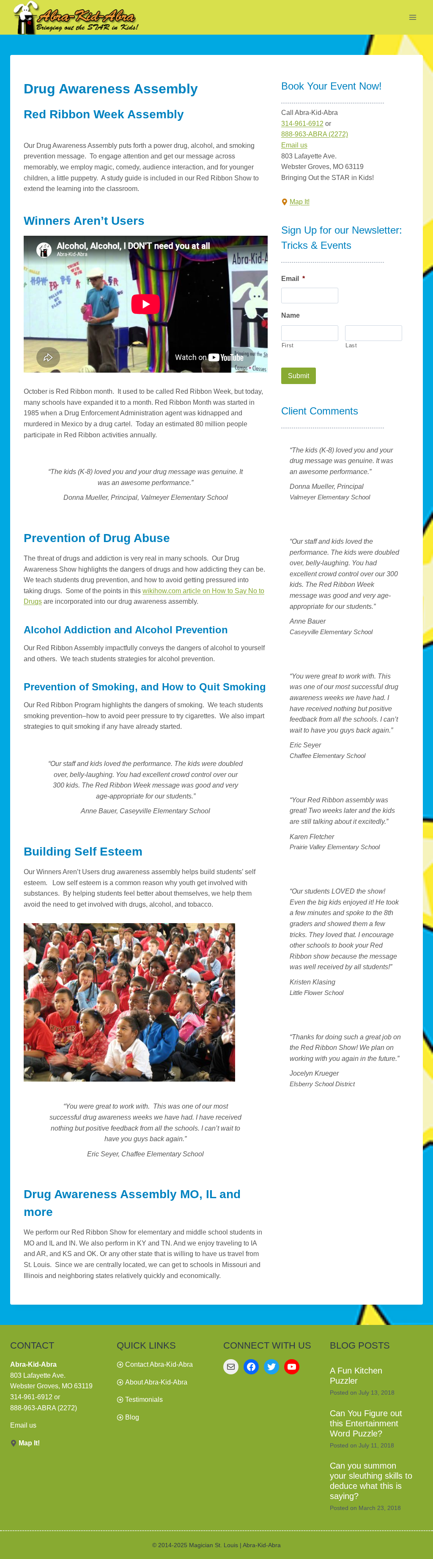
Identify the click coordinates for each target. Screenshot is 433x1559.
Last (351, 345)
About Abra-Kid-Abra (156, 1382)
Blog (132, 1417)
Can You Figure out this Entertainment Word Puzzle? (366, 1423)
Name (290, 315)
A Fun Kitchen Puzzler (356, 1375)
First (288, 345)
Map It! (300, 201)
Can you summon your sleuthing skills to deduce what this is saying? (371, 1481)
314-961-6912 (302, 123)
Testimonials (144, 1399)
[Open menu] (412, 17)
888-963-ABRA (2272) (314, 134)
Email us (294, 145)
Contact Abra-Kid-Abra (159, 1364)
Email (293, 278)
